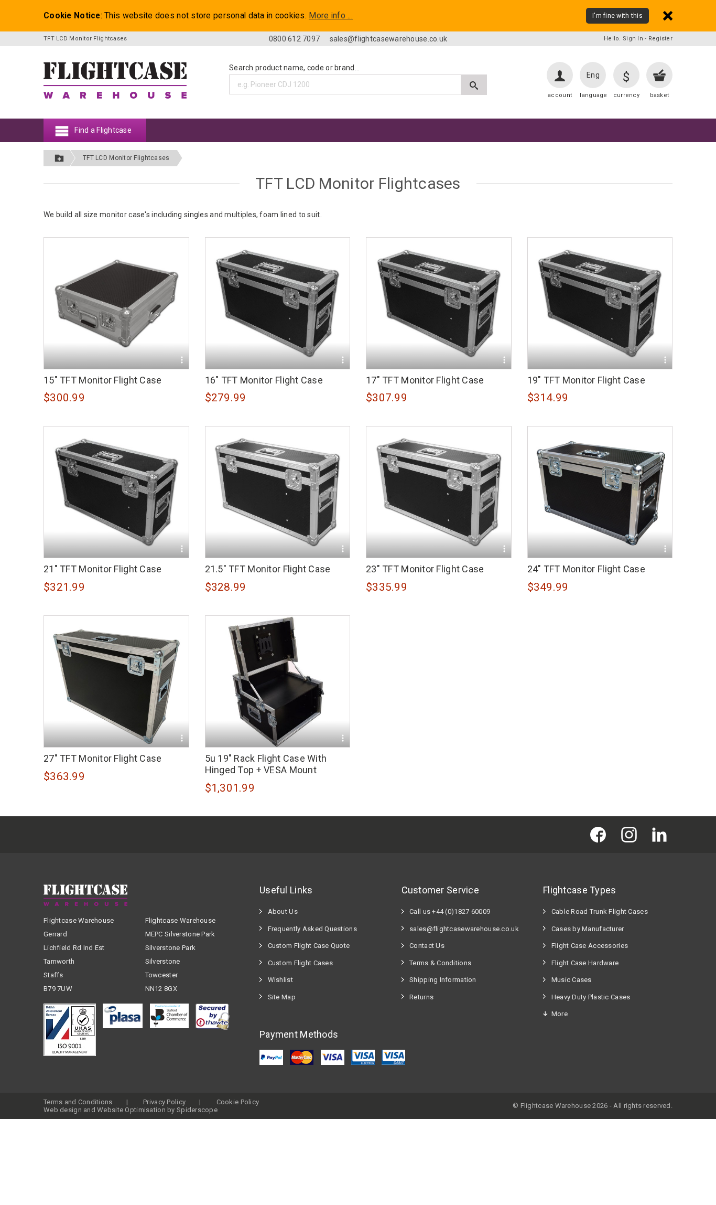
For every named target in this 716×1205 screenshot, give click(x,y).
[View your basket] (659, 75)
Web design (63, 1110)
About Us (283, 911)
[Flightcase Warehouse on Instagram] (631, 834)
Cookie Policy (237, 1102)
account (560, 95)
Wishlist (280, 980)
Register (660, 38)
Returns (421, 997)
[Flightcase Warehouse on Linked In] (662, 834)
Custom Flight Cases (300, 963)
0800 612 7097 (294, 38)
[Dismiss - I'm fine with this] (667, 15)
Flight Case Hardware (585, 963)
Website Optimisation (131, 1110)
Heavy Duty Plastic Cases (591, 997)
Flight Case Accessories (589, 946)
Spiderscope (197, 1110)
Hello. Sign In (623, 38)
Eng (593, 75)
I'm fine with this (617, 15)
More (559, 1014)
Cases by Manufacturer (587, 929)
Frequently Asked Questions (312, 929)
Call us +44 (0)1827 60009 (449, 911)
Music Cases (571, 980)
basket (659, 95)
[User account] (560, 75)
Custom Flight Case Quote (309, 946)
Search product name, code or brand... (294, 67)
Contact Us (426, 946)
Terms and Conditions (78, 1102)
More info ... (331, 15)
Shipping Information (442, 980)
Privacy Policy (164, 1102)
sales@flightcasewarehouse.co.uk (389, 38)
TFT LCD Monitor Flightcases (126, 158)
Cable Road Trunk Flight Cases (599, 911)
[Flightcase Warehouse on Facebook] (600, 834)
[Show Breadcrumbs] (59, 158)
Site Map (282, 997)
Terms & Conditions (440, 963)
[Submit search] (474, 84)
